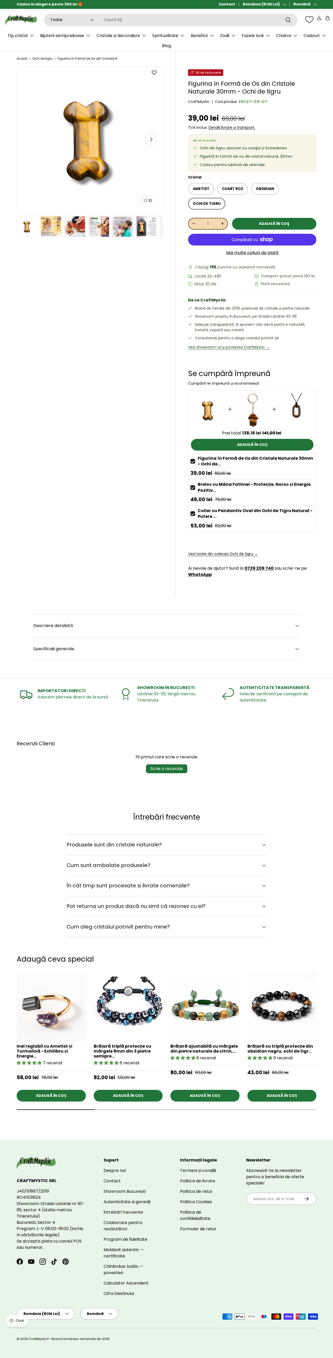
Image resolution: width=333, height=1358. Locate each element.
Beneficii (199, 36)
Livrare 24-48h (208, 276)
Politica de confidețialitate (195, 1215)
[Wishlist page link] (309, 19)
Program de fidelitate (125, 1239)
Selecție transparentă (214, 324)
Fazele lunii (253, 36)
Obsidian (265, 188)
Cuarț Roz (232, 188)
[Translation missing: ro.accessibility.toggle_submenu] (32, 35)
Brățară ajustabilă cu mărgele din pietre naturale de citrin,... (204, 1048)
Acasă (22, 58)
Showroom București (125, 1191)
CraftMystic (199, 101)
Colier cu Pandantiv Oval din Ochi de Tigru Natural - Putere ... (255, 513)
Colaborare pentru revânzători (123, 1226)
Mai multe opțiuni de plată (252, 253)
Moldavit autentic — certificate (124, 1253)
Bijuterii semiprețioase (62, 36)
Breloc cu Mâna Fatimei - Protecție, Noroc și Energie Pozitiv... (254, 487)
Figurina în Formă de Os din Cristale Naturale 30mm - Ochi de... (255, 461)
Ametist (201, 188)
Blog (166, 46)
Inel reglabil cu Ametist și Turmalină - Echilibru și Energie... (44, 1051)
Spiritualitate (165, 36)
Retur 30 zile (205, 283)
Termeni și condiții (198, 1170)
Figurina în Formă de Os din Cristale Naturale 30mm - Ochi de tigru (88, 58)
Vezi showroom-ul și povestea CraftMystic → (229, 347)
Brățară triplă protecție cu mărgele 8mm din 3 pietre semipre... (122, 1051)
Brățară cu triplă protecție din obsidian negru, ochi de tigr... (280, 1048)
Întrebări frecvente (123, 1212)
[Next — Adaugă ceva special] (316, 1012)
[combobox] (170, 19)
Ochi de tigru (42, 58)
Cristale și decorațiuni (118, 36)
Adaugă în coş (274, 223)
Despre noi (115, 1170)
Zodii (224, 36)
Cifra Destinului (119, 1293)
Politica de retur (196, 1191)
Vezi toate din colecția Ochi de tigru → (223, 553)
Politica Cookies (196, 1202)
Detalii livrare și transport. (232, 127)
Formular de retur (198, 1229)
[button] (327, 18)
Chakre (283, 36)
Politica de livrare (197, 1181)
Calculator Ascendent (126, 1283)
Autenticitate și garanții (127, 1202)
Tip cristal (18, 36)
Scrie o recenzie (166, 769)
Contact (227, 4)
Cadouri (311, 36)
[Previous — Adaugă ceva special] (316, 1026)
